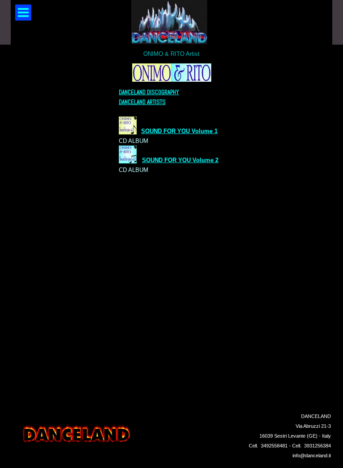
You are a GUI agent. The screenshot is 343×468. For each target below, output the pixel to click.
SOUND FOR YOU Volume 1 (179, 131)
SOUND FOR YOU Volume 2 (180, 160)
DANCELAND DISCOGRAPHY (149, 92)
